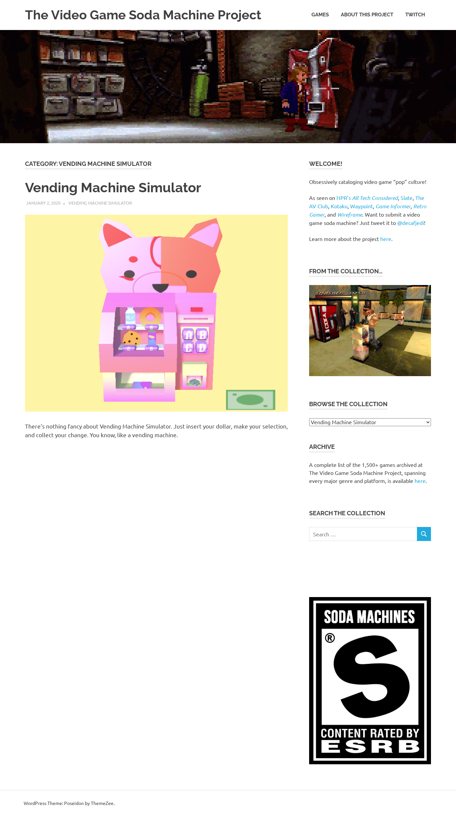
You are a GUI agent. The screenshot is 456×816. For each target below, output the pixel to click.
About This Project (367, 15)
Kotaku (339, 206)
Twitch (415, 15)
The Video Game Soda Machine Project (143, 14)
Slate (407, 197)
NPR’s (367, 197)
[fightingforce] (370, 373)
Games (320, 15)
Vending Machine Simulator (113, 187)
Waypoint (361, 206)
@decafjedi (410, 222)
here (385, 238)
